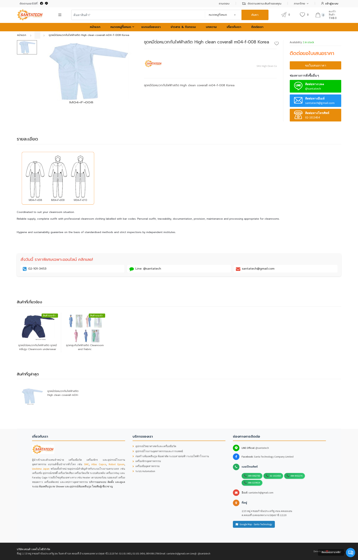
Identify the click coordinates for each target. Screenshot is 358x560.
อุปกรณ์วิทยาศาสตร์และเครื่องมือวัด (155, 446)
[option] (87, 72)
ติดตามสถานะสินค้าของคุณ (264, 3)
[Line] (46, 3)
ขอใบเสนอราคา (315, 65)
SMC (86, 464)
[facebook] (41, 3)
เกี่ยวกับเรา (234, 27)
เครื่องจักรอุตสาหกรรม (148, 461)
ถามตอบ (224, 3)
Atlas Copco (98, 464)
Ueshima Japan (41, 468)
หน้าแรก (95, 27)
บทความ (211, 27)
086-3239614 (254, 482)
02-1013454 (275, 475)
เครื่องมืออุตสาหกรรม (147, 466)
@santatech (262, 448)
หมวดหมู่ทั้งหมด (120, 27)
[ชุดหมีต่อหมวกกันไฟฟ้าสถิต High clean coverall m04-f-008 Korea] (87, 72)
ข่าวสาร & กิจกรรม (183, 27)
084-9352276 (296, 475)
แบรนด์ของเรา (151, 27)
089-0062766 (254, 475)
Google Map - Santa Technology (256, 524)
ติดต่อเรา (257, 27)
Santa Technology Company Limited (273, 456)
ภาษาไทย (299, 3)
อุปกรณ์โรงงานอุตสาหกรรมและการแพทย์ (159, 451)
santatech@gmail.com (261, 492)
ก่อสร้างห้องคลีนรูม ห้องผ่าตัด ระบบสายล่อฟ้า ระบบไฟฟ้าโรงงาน (172, 456)
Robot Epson (116, 464)
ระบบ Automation (145, 471)
